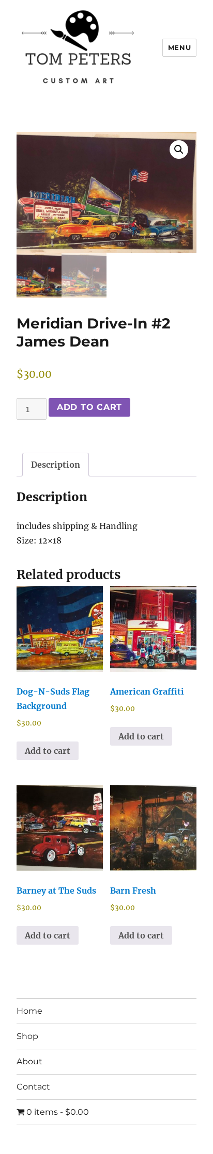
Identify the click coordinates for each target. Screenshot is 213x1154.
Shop (27, 1036)
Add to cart (89, 407)
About (29, 1061)
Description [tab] (55, 464)
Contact (33, 1087)
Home (29, 1011)
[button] (179, 149)
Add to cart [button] (47, 751)
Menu (179, 47)
